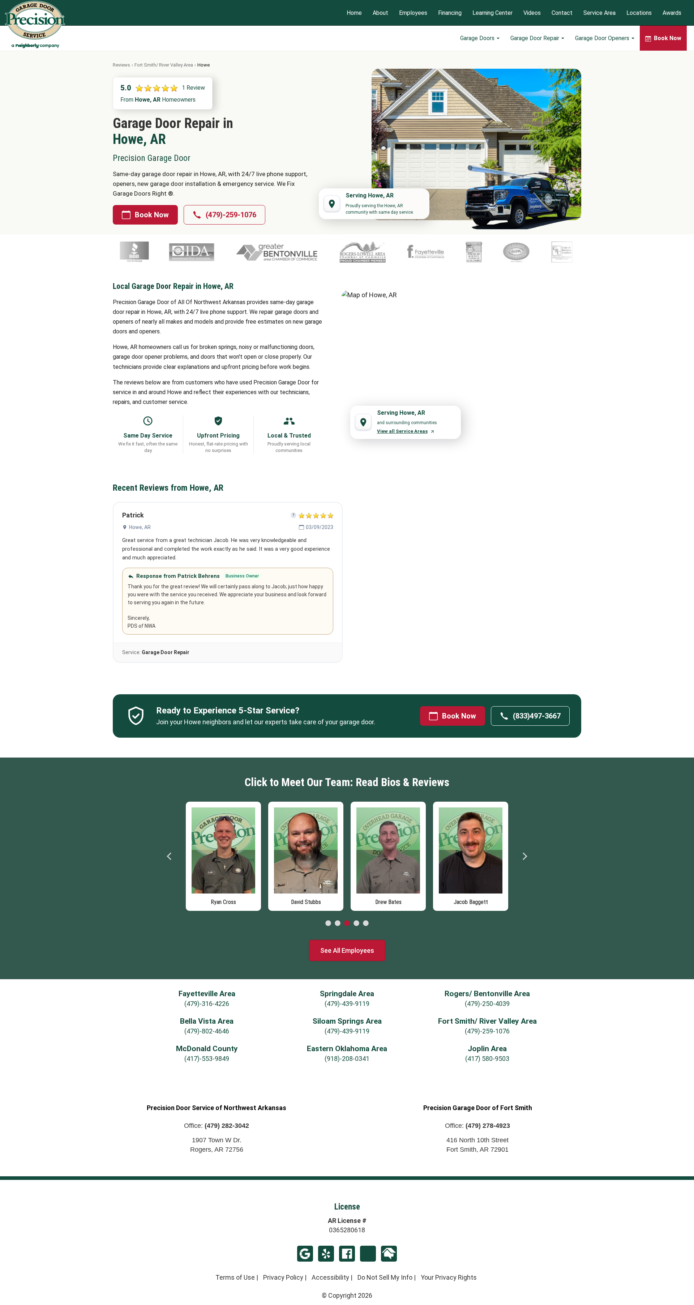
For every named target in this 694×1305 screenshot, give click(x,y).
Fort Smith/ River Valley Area (163, 65)
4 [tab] (356, 923)
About (380, 12)
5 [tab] (365, 923)
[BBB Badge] (583, 252)
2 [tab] (337, 923)
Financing (450, 12)
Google (305, 1254)
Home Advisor (389, 1254)
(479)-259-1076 (231, 214)
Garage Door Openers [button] (603, 38)
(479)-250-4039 (487, 1003)
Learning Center (492, 12)
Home (354, 12)
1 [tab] (328, 923)
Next (524, 856)
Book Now (152, 214)
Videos (532, 12)
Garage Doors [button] (478, 38)
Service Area (599, 12)
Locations (639, 12)
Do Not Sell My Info (384, 1277)
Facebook (347, 1254)
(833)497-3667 (537, 716)
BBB (368, 1254)
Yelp (326, 1254)
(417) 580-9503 (487, 1058)
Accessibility (330, 1277)
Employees (413, 12)
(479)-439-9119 (347, 1003)
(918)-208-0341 (347, 1058)
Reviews (121, 65)
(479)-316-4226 (206, 1003)
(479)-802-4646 (206, 1031)
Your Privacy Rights (449, 1277)
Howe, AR (140, 527)
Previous (169, 856)
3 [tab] (347, 923)
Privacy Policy (283, 1277)
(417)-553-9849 (206, 1058)
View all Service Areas (402, 431)
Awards (672, 12)
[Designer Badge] (385, 252)
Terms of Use (235, 1277)
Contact (562, 12)
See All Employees (347, 950)
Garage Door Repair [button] (535, 38)
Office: (216, 1125)
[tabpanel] (223, 854)
